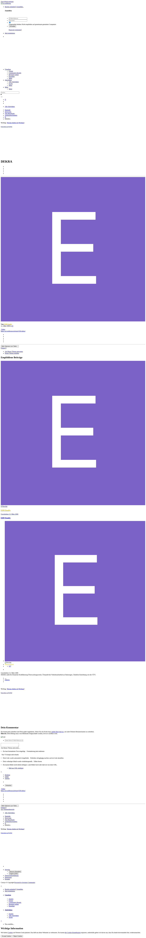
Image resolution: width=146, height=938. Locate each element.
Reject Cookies (17, 936)
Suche (11, 83)
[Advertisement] (73, 53)
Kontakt (7, 879)
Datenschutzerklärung (11, 875)
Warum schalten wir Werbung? (15, 123)
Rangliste (12, 76)
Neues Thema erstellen (12, 353)
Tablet (7, 777)
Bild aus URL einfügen (16, 768)
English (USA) (14, 873)
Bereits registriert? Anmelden (14, 7)
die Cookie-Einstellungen (73, 932)
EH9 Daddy (6, 518)
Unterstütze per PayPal (6, 126)
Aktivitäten (8, 80)
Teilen (3, 329)
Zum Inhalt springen (7, 1)
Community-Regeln (15, 73)
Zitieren (7, 680)
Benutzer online (14, 75)
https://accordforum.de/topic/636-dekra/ (13, 331)
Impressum (8, 877)
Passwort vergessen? (15, 30)
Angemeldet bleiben (15, 24)
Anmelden (12, 26)
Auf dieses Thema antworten (14, 351)
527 (10, 666)
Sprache (7, 869)
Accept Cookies (6, 936)
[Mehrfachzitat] (5, 678)
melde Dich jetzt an (57, 732)
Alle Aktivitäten (14, 82)
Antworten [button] (8, 785)
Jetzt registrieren (10, 33)
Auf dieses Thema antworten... (10, 748)
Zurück (11, 899)
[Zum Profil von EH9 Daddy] (73, 321)
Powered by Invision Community (24, 882)
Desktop (7, 775)
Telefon (7, 778)
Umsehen (8, 69)
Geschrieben (9, 514)
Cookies (10, 932)
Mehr (10, 78)
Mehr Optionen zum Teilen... (10, 346)
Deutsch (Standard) (15, 871)
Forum (11, 71)
